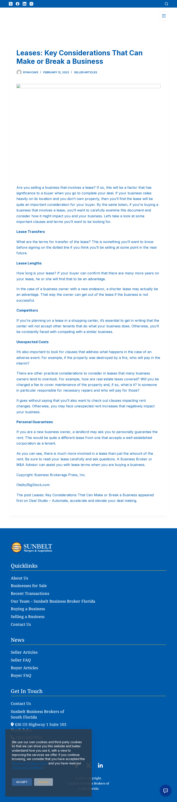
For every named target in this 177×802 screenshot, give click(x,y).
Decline (43, 782)
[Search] (166, 3)
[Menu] (164, 15)
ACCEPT (22, 782)
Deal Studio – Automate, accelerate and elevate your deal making (82, 500)
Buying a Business (28, 608)
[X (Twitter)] (11, 4)
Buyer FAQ (21, 675)
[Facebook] (17, 4)
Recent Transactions (30, 593)
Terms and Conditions (27, 767)
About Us (19, 578)
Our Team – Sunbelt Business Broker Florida (53, 601)
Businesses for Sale (29, 585)
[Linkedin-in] (100, 765)
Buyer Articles (24, 667)
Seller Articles (85, 72)
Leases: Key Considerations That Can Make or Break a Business (84, 495)
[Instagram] (31, 4)
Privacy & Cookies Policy (29, 763)
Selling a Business (27, 616)
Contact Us (21, 624)
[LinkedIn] (24, 4)
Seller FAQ (21, 660)
